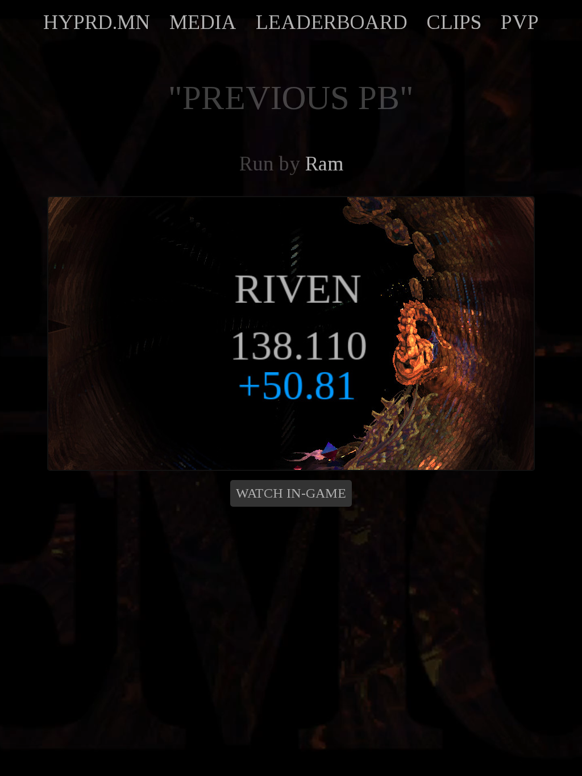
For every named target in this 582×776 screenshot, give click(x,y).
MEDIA (202, 22)
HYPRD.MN (96, 22)
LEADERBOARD (332, 22)
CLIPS (454, 22)
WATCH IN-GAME (291, 493)
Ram (324, 163)
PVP (520, 22)
